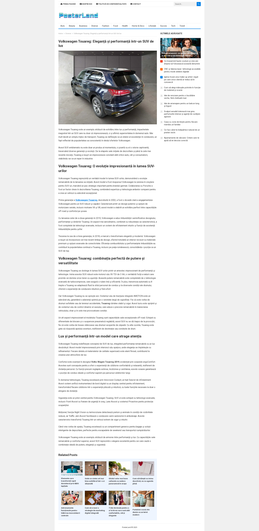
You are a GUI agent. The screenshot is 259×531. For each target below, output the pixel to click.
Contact (136, 4)
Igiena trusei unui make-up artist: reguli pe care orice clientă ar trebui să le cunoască (181, 79)
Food (115, 26)
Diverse (94, 26)
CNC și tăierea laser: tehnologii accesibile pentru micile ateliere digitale (182, 70)
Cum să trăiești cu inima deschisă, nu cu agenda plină (143, 481)
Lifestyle (152, 26)
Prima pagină (69, 4)
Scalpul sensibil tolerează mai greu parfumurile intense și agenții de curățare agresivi (182, 114)
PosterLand (126, 527)
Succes (163, 26)
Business (83, 26)
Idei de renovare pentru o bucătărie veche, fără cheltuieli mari (179, 96)
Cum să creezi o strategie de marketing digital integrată (95, 510)
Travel (182, 26)
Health (125, 26)
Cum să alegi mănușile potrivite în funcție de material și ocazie (182, 88)
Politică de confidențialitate (112, 4)
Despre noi (87, 4)
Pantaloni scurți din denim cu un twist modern (141, 512)
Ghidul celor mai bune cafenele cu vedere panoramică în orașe (118, 481)
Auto (62, 26)
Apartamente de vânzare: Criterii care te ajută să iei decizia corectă (181, 139)
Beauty (72, 26)
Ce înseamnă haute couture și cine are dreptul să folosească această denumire (182, 62)
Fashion (105, 26)
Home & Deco (138, 26)
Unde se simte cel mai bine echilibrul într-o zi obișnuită (95, 481)
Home (60, 33)
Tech (173, 26)
